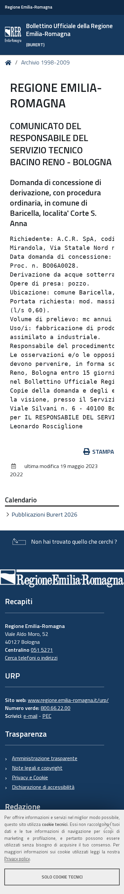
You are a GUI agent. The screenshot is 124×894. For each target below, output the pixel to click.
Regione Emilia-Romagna (28, 7)
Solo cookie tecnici (62, 877)
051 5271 (42, 650)
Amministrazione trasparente (44, 758)
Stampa (103, 451)
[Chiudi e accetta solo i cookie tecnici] (108, 825)
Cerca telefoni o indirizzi (31, 658)
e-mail (30, 716)
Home (9, 62)
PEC (46, 716)
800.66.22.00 (55, 708)
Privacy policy (17, 858)
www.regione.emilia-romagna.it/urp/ (68, 700)
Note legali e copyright (37, 768)
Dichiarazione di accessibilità (43, 787)
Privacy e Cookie (30, 777)
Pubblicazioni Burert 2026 (44, 514)
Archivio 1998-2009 (45, 62)
